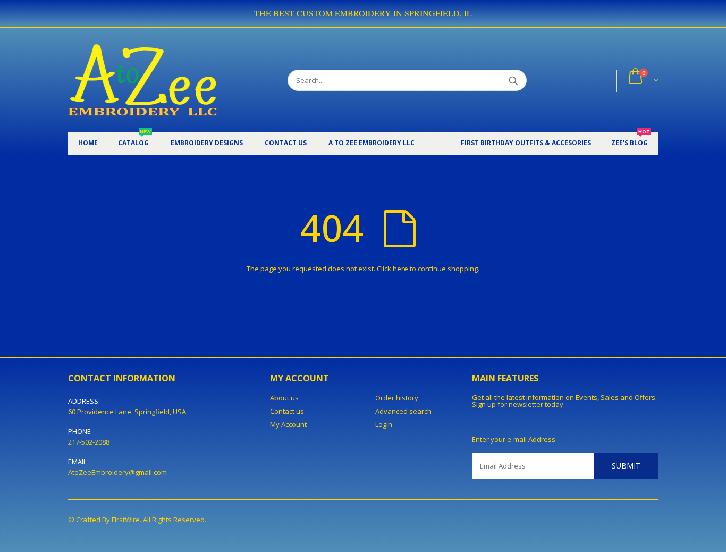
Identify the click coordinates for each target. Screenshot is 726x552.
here (400, 268)
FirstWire (126, 519)
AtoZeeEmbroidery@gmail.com (117, 472)
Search (513, 80)
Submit (626, 466)
